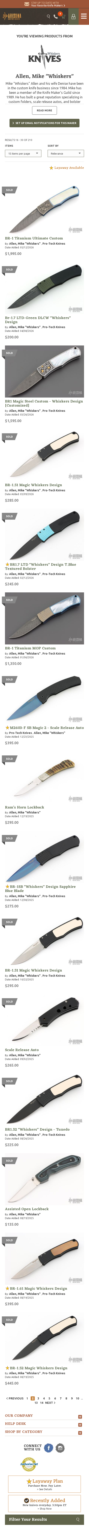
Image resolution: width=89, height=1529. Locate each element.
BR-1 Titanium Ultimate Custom (34, 238)
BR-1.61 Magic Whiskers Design (38, 1288)
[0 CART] (63, 16)
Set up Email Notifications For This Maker (46, 123)
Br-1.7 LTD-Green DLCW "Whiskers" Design (38, 320)
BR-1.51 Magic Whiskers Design (33, 485)
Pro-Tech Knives (53, 243)
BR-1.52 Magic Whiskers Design (38, 1368)
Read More (44, 110)
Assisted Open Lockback (27, 1209)
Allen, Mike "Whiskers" (25, 243)
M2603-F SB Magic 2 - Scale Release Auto (47, 728)
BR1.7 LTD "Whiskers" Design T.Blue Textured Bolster (40, 566)
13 (36, 1402)
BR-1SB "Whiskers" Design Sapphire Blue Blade (40, 889)
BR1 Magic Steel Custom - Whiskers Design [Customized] (44, 403)
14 (41, 1402)
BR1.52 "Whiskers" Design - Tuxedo (37, 1129)
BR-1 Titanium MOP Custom (30, 648)
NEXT (49, 1402)
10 (77, 1398)
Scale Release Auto (22, 1050)
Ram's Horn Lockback (24, 807)
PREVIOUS (16, 1398)
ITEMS (9, 145)
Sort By (53, 145)
